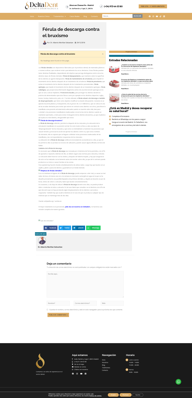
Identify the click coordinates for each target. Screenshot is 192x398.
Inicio (32, 16)
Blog (85, 16)
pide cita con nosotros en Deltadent (77, 207)
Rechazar (126, 395)
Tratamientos (58, 16)
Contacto (94, 16)
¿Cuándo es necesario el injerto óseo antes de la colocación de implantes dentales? (136, 65)
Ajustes (137, 395)
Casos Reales (75, 16)
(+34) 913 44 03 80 (113, 6)
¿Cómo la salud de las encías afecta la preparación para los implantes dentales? (135, 95)
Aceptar (113, 395)
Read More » (125, 74)
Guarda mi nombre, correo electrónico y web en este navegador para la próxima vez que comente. (86, 310)
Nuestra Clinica (43, 16)
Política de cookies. (95, 396)
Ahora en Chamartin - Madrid (81, 5)
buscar (137, 16)
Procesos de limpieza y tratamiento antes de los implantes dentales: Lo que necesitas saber (137, 80)
